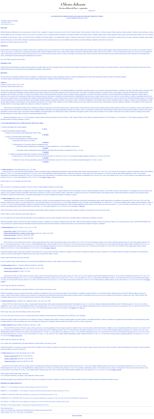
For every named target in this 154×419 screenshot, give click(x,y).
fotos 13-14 (19, 335)
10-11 (81, 308)
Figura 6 (13, 335)
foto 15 (119, 369)
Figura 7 (114, 369)
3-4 (53, 177)
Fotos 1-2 (49, 177)
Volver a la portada (77, 415)
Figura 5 (74, 308)
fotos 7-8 (53, 248)
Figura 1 (44, 177)
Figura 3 (48, 248)
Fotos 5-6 (81, 206)
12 (83, 308)
